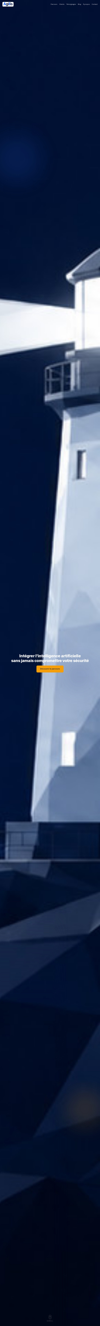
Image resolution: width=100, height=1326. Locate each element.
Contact (95, 4)
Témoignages (71, 4)
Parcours (54, 4)
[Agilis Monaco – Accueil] (8, 4)
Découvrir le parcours (50, 669)
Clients (61, 4)
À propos (86, 4)
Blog (79, 4)
